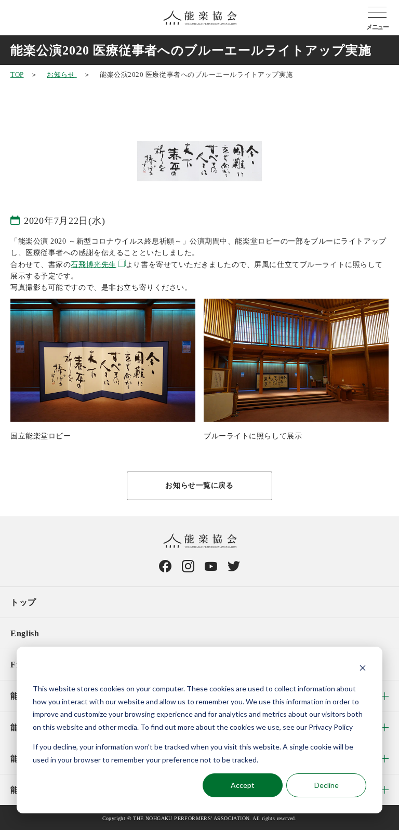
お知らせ (62, 74)
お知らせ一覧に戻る (199, 485)
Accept (243, 785)
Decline (326, 785)
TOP (17, 74)
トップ (23, 602)
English (24, 633)
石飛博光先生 (93, 265)
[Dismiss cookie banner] (362, 669)
